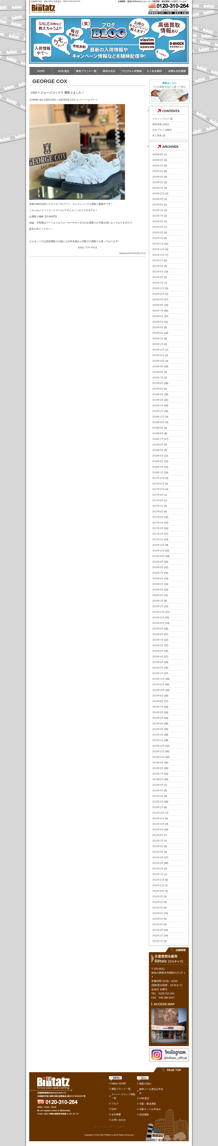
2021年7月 (157, 260)
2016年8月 (157, 567)
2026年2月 (157, 165)
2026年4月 (157, 160)
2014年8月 (157, 701)
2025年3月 (157, 171)
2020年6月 (157, 316)
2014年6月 (157, 712)
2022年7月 (157, 215)
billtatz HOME (118, 1083)
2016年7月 (157, 572)
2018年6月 (157, 444)
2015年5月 (157, 651)
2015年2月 (157, 667)
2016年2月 (157, 600)
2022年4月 (157, 227)
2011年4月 (157, 924)
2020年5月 (157, 321)
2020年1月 (157, 344)
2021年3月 (157, 277)
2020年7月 (157, 310)
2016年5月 (157, 584)
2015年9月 (157, 628)
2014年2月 (157, 734)
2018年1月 (157, 472)
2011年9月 (157, 896)
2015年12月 (158, 612)
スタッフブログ (160, 118)
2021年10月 (158, 254)
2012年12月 (158, 812)
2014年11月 (158, 684)
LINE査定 (144, 1098)
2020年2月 (157, 338)
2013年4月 (157, 790)
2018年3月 (157, 461)
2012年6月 (157, 846)
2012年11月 (158, 818)
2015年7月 (157, 639)
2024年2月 (157, 188)
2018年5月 (157, 450)
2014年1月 (157, 740)
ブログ (115, 1103)
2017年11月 (158, 483)
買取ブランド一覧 (121, 1088)
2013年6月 (157, 779)
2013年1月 (157, 807)
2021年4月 (157, 271)
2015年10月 (158, 623)
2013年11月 (158, 751)
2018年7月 (157, 439)
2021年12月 (158, 249)
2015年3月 (157, 662)
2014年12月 (158, 678)
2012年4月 (157, 857)
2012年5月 (157, 851)
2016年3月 (157, 595)
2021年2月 (157, 282)
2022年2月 (157, 238)
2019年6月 (157, 383)
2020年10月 (158, 294)
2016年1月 (157, 606)
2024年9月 (157, 176)
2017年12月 (158, 478)
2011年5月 (157, 918)
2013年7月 (157, 773)
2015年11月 (158, 617)
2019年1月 (157, 411)
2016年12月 (158, 545)
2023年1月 (157, 210)
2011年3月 (157, 930)
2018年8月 (157, 433)
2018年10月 (158, 422)
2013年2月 (157, 801)
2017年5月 (157, 517)
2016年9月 (157, 561)
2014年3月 (157, 729)
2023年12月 (158, 193)
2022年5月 (157, 221)
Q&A (114, 1109)
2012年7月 (157, 840)
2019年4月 (157, 394)
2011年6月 (157, 913)
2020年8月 (157, 305)
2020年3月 (157, 333)
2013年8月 (157, 768)
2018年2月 (157, 466)
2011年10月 (158, 891)
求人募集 (157, 135)
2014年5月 (157, 718)
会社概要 (116, 1114)
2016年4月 (157, 589)
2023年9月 (157, 199)
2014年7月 (157, 706)
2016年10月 (158, 556)
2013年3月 (157, 796)
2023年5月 (157, 204)
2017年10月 (158, 489)
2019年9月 (157, 366)
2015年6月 (157, 645)
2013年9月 (157, 762)
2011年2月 (157, 935)
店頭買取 (144, 1114)
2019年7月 (157, 377)
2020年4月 (157, 327)
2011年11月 (158, 885)
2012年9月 (157, 829)
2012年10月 (158, 824)
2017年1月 (157, 539)
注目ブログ (158, 129)
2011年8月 (157, 902)
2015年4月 (157, 656)
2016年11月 (158, 550)
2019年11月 (158, 355)
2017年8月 (157, 500)
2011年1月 (157, 941)
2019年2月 (157, 405)
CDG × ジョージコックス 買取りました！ (57, 92)
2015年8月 (157, 634)
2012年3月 (157, 863)
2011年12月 (158, 879)
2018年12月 (158, 416)
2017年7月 (157, 506)
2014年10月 (158, 690)
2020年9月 (157, 299)
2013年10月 (158, 757)
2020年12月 (158, 288)
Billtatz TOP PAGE (87, 247)
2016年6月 (157, 578)
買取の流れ (145, 1083)
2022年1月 (157, 243)
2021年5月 (157, 266)
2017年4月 (157, 522)
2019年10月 (158, 360)
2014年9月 (157, 695)
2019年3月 (157, 400)
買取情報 (157, 124)
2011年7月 (157, 907)
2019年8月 (157, 372)
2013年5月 (157, 785)
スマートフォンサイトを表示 (109, 1126)
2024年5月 (157, 182)
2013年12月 (158, 745)
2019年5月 (157, 388)
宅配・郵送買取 (147, 1103)
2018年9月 (157, 427)
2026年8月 (157, 154)
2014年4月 (157, 723)
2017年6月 (157, 511)
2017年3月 (157, 528)
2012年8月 (157, 835)
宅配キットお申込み (150, 1109)
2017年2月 (157, 533)
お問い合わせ (118, 1119)
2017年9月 (157, 494)
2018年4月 (157, 455)
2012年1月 (157, 874)
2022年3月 (157, 232)
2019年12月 (158, 349)
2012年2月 (157, 868)
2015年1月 (157, 673)
